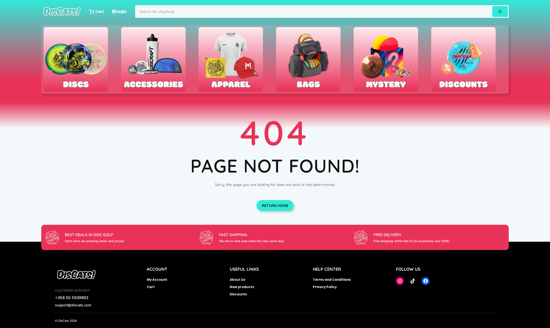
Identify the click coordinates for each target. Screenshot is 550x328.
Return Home (275, 205)
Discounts (238, 294)
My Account (157, 279)
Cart (151, 287)
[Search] (500, 11)
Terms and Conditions (332, 279)
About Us (237, 279)
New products (242, 287)
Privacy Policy (325, 287)
